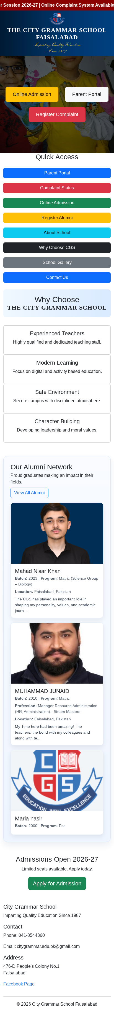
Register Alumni (57, 217)
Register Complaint (57, 114)
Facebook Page (19, 984)
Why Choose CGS (57, 247)
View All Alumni (29, 492)
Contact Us (57, 277)
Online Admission (32, 94)
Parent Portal (86, 94)
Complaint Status (57, 187)
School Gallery (57, 262)
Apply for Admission (57, 883)
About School (57, 232)
